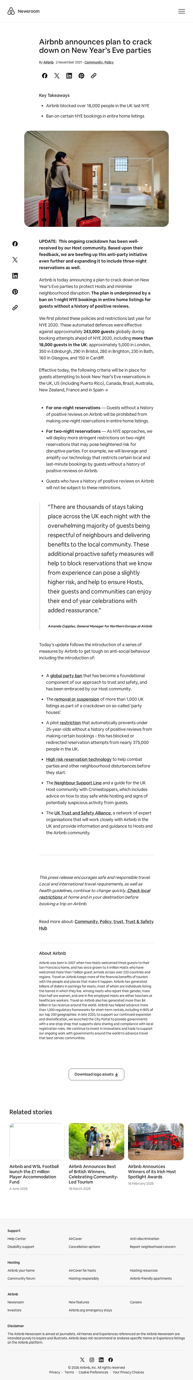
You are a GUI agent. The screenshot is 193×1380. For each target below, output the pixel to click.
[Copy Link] (93, 75)
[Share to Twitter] (57, 75)
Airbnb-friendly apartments (151, 1278)
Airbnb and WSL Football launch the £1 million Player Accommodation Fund (34, 1174)
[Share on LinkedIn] (69, 75)
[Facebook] (110, 1360)
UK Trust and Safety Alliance (82, 813)
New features (79, 1302)
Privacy (54, 1372)
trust (118, 921)
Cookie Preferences (93, 1372)
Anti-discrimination (144, 1239)
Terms (69, 1372)
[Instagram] (92, 1360)
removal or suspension (76, 699)
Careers (136, 1302)
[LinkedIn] (101, 1360)
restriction (70, 722)
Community (93, 62)
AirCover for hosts (82, 1270)
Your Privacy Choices (128, 1372)
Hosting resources (144, 1270)
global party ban (66, 675)
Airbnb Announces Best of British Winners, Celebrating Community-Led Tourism (93, 1174)
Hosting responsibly (84, 1278)
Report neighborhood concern (153, 1247)
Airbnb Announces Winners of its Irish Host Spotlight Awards (152, 1171)
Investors (14, 1310)
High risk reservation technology (79, 759)
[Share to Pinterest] (81, 75)
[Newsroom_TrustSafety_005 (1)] (96, 179)
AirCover (75, 1239)
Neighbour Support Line (77, 783)
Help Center (17, 1239)
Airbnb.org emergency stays (90, 1310)
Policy (109, 62)
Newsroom (29, 11)
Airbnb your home (21, 1270)
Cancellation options (84, 1247)
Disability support (21, 1247)
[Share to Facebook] (44, 75)
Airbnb (48, 62)
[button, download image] (159, 141)
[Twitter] (82, 1360)
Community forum (21, 1278)
